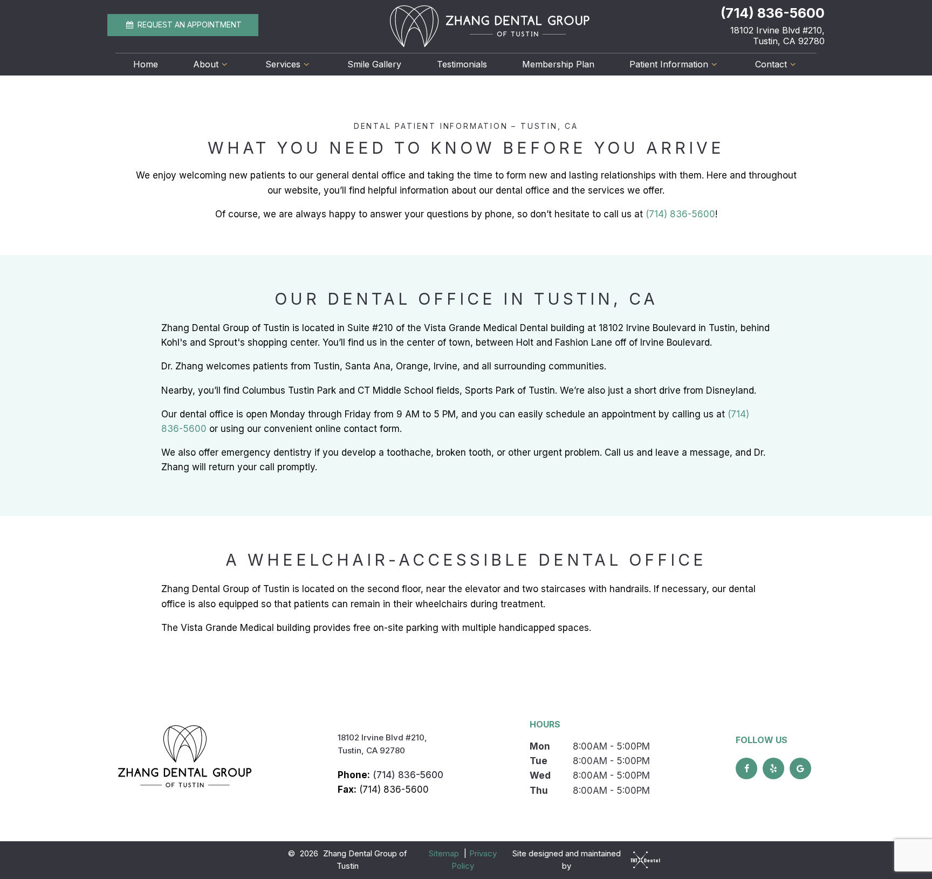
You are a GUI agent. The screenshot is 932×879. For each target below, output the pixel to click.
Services (282, 64)
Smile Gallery (374, 64)
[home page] (490, 26)
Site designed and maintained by (566, 859)
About (205, 64)
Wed (540, 775)
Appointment (190, 24)
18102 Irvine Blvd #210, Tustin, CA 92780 (777, 35)
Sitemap (444, 853)
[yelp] (773, 768)
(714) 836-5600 (773, 13)
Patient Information (668, 64)
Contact (771, 64)
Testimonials (462, 64)
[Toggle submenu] (224, 64)
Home (145, 64)
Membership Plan (558, 64)
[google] (800, 768)
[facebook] (746, 768)
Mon (540, 746)
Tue (538, 761)
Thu (539, 790)
